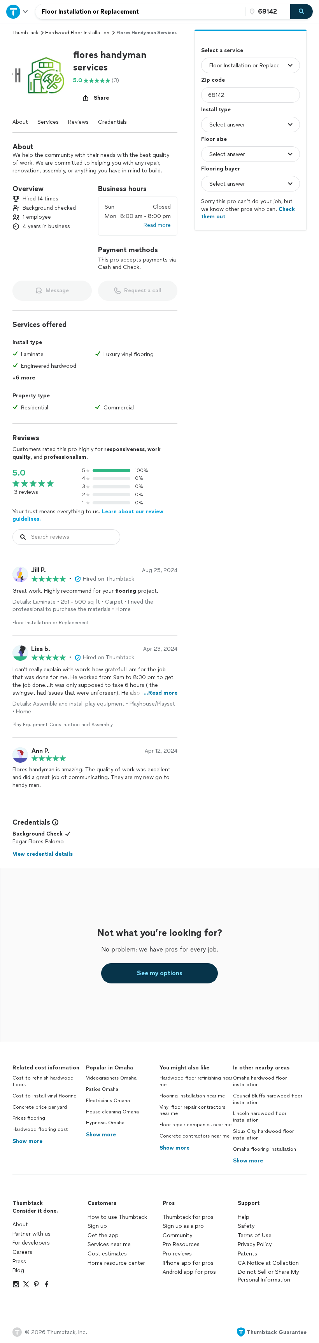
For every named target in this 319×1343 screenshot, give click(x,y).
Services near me (109, 1244)
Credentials (112, 122)
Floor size (214, 139)
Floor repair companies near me (195, 1124)
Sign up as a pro (183, 1226)
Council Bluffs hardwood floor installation (267, 1099)
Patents (247, 1253)
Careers (22, 1252)
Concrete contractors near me (195, 1136)
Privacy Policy (255, 1244)
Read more (157, 225)
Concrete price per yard (39, 1107)
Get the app (103, 1235)
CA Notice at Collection (268, 1263)
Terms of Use (255, 1235)
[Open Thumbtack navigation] (17, 11)
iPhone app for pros (188, 1263)
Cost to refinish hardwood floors (43, 1081)
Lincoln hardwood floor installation (259, 1117)
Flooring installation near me (192, 1096)
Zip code (213, 80)
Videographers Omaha (111, 1078)
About (20, 122)
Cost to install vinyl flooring (44, 1096)
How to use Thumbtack (117, 1217)
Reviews (78, 122)
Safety (246, 1226)
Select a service (222, 50)
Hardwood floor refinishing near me (196, 1081)
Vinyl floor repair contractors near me (192, 1110)
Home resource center (116, 1263)
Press (19, 1261)
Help (243, 1217)
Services (48, 122)
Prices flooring (28, 1118)
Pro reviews (177, 1253)
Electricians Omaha (108, 1100)
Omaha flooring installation (264, 1149)
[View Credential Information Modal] (54, 822)
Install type (216, 109)
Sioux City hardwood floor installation (263, 1135)
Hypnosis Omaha (105, 1122)
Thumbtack (25, 32)
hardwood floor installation (77, 32)
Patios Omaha (102, 1089)
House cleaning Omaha (112, 1112)
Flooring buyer (220, 168)
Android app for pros (189, 1272)
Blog (18, 1270)
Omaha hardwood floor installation (260, 1081)
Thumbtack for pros (188, 1217)
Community (177, 1235)
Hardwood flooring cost (40, 1129)
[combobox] (140, 11)
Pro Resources (181, 1244)
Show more (27, 1141)
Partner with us (31, 1234)
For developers (31, 1242)
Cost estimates (107, 1253)
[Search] (301, 11)
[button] (39, 76)
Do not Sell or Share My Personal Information (268, 1276)
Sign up (97, 1226)
